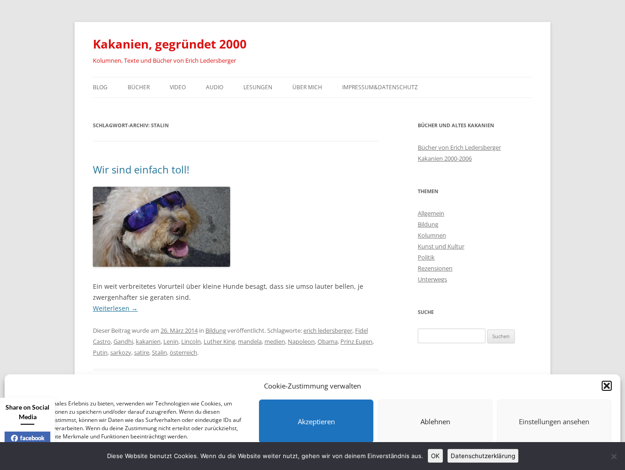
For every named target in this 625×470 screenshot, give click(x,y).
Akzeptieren (316, 421)
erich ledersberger (327, 330)
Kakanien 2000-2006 (445, 158)
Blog (100, 87)
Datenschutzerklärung (483, 455)
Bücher (139, 87)
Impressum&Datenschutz (380, 87)
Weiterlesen (115, 308)
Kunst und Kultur (441, 246)
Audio (214, 87)
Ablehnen (435, 421)
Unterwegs (432, 279)
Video (178, 87)
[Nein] (613, 456)
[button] (606, 385)
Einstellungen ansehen (554, 421)
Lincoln (191, 341)
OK (435, 455)
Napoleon (301, 341)
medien (274, 341)
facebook (32, 438)
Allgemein (431, 213)
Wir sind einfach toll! (141, 169)
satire (141, 352)
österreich (183, 352)
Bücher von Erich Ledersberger (459, 147)
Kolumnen (432, 235)
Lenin (170, 341)
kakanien (148, 341)
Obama (328, 341)
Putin (100, 352)
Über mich (307, 87)
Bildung (215, 330)
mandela (250, 341)
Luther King (219, 341)
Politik (426, 257)
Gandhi (123, 341)
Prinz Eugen (356, 341)
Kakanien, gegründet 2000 (170, 44)
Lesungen (257, 87)
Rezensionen (435, 268)
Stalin (159, 352)
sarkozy (120, 352)
